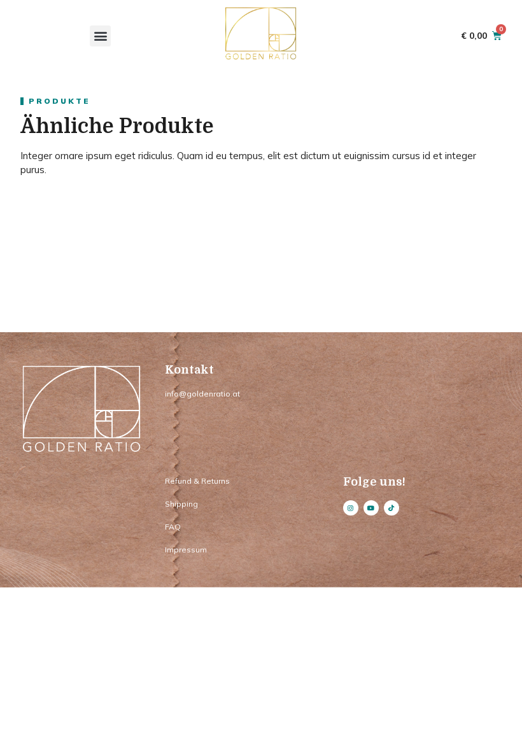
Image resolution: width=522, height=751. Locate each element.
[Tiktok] (391, 508)
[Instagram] (350, 508)
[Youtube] (371, 508)
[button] (100, 35)
